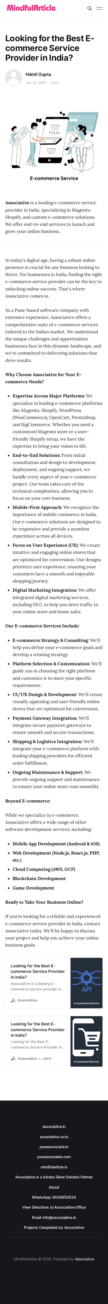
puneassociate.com (54, 1156)
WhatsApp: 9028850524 (54, 1197)
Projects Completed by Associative (54, 1227)
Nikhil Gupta (38, 74)
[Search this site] (90, 8)
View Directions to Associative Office (54, 1207)
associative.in (54, 1126)
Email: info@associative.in (54, 1217)
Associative (84, 1259)
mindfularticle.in (54, 1167)
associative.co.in (54, 1136)
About (54, 1187)
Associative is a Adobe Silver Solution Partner (54, 1177)
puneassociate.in (54, 1146)
